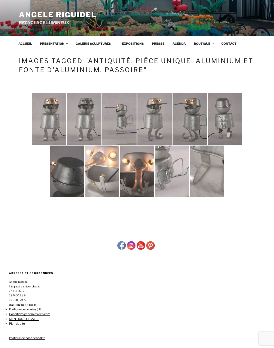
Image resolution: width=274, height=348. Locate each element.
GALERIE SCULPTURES (93, 43)
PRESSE (158, 43)
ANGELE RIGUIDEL (58, 14)
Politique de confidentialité (27, 338)
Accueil (25, 43)
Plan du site (17, 323)
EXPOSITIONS (133, 43)
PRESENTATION (52, 43)
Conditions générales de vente (29, 314)
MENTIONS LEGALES (24, 319)
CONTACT (229, 43)
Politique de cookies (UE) (26, 309)
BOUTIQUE (202, 43)
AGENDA (179, 43)
